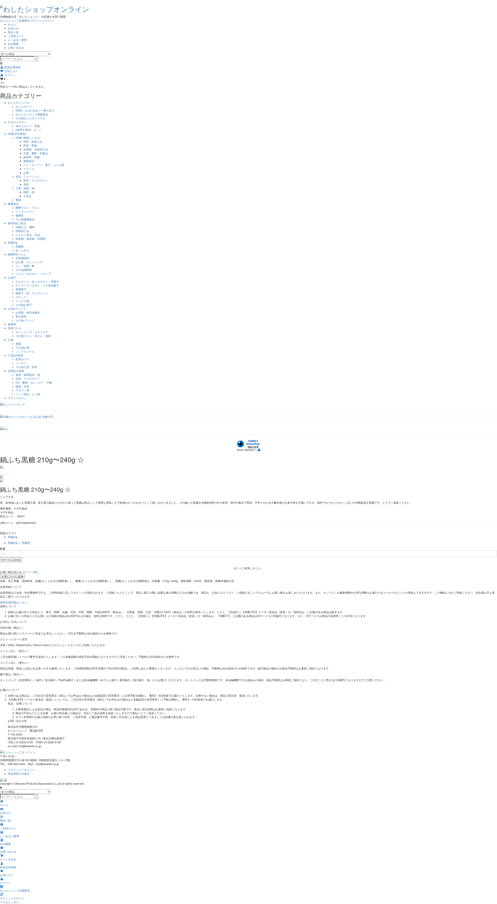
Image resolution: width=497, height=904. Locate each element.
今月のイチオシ (17, 122)
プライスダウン (17, 398)
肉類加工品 (22, 231)
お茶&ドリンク (17, 309)
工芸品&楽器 (15, 355)
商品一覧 (13, 32)
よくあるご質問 (17, 40)
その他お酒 (22, 347)
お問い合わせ (16, 48)
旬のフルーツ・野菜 (28, 126)
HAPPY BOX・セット (29, 130)
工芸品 (27, 196)
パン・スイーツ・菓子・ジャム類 (43, 165)
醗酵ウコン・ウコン (28, 207)
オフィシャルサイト (43, 20)
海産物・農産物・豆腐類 (30, 239)
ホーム (12, 24)
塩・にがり (22, 250)
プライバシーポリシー (21, 770)
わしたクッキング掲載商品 (32, 114)
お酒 (26, 173)
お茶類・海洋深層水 (28, 312)
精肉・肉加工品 (32, 141)
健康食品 (28, 161)
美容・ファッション (28, 176)
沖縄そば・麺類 (25, 227)
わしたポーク (24, 106)
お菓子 (12, 277)
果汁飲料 (21, 316)
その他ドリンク (25, 320)
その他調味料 (24, 270)
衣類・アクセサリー (35, 180)
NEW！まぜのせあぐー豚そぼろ (35, 110)
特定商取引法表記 (19, 774)
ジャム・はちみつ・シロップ (33, 274)
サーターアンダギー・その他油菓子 (37, 285)
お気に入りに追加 (12, 576)
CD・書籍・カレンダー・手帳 (34, 382)
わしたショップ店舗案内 (15, 20)
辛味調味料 (22, 258)
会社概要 (13, 44)
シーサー (21, 363)
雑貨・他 (28, 192)
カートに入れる (11, 560)
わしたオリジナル (19, 103)
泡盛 (18, 344)
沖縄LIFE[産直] (17, 134)
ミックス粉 (22, 301)
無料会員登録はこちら (13, 602)
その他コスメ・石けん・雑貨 (33, 336)
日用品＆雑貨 (16, 371)
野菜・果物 (30, 145)
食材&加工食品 (17, 223)
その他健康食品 (25, 219)
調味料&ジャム (17, 254)
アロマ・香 (22, 390)
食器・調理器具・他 (28, 375)
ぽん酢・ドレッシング (29, 262)
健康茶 (20, 215)
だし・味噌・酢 (25, 266)
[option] (248, 466)
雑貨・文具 (22, 386)
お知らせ (13, 28)
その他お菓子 (24, 305)
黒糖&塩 (13, 242)
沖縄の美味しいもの (28, 138)
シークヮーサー (25, 211)
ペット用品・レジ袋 (28, 394)
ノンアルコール (25, 351)
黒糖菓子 (21, 289)
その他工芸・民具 (26, 367)
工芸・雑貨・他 (25, 188)
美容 (26, 184)
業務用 (12, 324)
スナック (21, 297)
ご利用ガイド (16, 36)
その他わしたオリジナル (30, 118)
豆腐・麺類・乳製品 (35, 153)
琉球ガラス (22, 359)
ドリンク (28, 169)
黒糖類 (20, 246)
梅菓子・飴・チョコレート (32, 293)
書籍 (18, 200)
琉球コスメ (14, 328)
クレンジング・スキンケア (32, 332)
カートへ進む (31, 572)
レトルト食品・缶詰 (28, 235)
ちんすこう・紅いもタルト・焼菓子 (37, 281)
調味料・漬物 (31, 157)
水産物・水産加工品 (35, 149)
